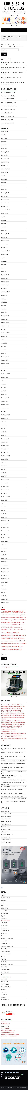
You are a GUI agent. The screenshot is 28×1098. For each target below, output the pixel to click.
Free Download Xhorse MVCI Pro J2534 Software (12, 704)
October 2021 (4, 329)
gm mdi (9, 619)
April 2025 (3, 186)
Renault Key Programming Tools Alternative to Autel (13, 706)
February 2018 (5, 479)
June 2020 (4, 384)
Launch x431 (20, 622)
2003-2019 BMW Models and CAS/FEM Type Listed (13, 724)
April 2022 (3, 309)
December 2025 (5, 158)
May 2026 (3, 141)
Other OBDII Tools (5, 119)
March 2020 (4, 394)
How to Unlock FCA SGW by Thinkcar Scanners (12, 736)
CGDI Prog (14, 617)
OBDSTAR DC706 (12, 632)
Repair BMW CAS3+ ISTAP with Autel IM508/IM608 (13, 722)
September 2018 (5, 455)
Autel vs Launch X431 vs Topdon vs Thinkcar (11, 708)
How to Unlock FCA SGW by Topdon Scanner (11, 728)
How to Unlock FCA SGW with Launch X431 (11, 710)
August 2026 (4, 131)
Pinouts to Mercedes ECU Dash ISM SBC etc (11, 726)
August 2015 (4, 582)
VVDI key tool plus (5, 951)
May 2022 (3, 305)
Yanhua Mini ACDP (16, 649)
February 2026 (5, 152)
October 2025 (4, 165)
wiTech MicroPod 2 (9, 643)
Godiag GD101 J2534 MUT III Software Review (12, 793)
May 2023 (3, 264)
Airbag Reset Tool (5, 112)
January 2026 (4, 155)
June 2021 (4, 343)
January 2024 (4, 237)
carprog (19, 615)
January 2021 (4, 360)
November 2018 (5, 449)
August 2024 (4, 213)
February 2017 (5, 520)
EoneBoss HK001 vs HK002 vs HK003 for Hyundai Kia (13, 780)
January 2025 (4, 196)
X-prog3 (3, 916)
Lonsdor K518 (9, 627)
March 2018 (4, 476)
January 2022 (4, 319)
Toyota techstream (5, 935)
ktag (14, 622)
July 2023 (3, 257)
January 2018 (4, 483)
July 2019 (3, 421)
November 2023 (5, 244)
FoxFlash (4, 620)
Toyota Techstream (10, 641)
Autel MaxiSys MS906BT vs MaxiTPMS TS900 (12, 796)
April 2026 (3, 145)
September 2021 (5, 332)
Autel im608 (17, 611)
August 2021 (4, 336)
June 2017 (4, 507)
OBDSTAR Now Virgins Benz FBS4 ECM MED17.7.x (13, 760)
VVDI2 (2, 974)
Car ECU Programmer (6, 102)
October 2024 (4, 206)
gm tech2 (13, 620)
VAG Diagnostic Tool (6, 842)
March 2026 (4, 148)
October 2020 (4, 370)
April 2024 (3, 227)
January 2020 (4, 401)
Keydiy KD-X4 (5, 622)
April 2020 (3, 391)
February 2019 (5, 438)
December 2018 (5, 445)
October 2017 (4, 493)
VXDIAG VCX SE (5, 984)
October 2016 (4, 534)
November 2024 (5, 203)
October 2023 (4, 247)
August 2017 (4, 500)
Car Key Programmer (6, 92)
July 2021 (3, 339)
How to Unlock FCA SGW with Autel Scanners (11, 735)
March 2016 (4, 558)
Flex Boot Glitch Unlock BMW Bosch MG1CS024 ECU (13, 798)
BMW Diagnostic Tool (6, 816)
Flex (25, 617)
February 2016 (5, 561)
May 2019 (3, 428)
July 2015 (3, 585)
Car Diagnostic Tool (6, 95)
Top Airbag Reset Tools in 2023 (8, 729)
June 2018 (4, 466)
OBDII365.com (4, 1022)
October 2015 (4, 575)
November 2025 (5, 162)
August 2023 (4, 254)
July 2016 (3, 544)
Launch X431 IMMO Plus (7, 938)
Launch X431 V (4, 989)
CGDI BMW (3, 617)
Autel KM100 (4, 979)
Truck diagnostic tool (6, 123)
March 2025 (4, 189)
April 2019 (3, 432)
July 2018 (3, 462)
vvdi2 (16, 641)
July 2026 (3, 134)
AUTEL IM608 (4, 925)
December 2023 (5, 240)
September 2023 (5, 251)
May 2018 (3, 469)
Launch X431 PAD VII (14, 624)
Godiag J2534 (4, 913)
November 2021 (5, 326)
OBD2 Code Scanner (6, 109)
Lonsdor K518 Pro (18, 627)
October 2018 (4, 452)
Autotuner (14, 615)
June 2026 (4, 138)
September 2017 (5, 496)
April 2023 (3, 268)
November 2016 (5, 530)
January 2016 (4, 565)
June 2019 (4, 425)
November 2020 (5, 367)
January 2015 (4, 599)
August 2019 (4, 418)
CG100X (23, 615)
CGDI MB (8, 617)
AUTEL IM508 (4, 933)
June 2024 (4, 220)
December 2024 (5, 199)
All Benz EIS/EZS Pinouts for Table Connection (12, 720)
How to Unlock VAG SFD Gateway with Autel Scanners (13, 733)
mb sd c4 (16, 629)
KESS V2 (23, 620)
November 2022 (5, 285)
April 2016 (3, 554)
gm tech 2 (18, 619)
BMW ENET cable (5, 999)
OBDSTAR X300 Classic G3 (11, 635)
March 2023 (4, 271)
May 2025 (3, 182)
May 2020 (3, 387)
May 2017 (3, 510)
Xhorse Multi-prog (18, 643)
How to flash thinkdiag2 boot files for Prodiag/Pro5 (12, 713)
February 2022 (5, 315)
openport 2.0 (4, 994)
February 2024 (5, 233)
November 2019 (5, 408)
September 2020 (5, 373)
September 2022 (5, 291)
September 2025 (5, 169)
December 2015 (5, 568)
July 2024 (3, 216)
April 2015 (3, 595)
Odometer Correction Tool (7, 106)
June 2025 (4, 179)
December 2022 (5, 281)
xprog (9, 646)
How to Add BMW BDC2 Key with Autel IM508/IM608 (13, 715)
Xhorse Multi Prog (5, 969)
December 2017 (5, 486)
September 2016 (5, 537)
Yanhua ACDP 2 (5, 649)
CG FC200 (20, 617)
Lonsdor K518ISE (7, 629)
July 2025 (3, 175)
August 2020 (4, 377)
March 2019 (4, 435)
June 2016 (4, 548)
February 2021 (5, 356)
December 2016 (5, 527)
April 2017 (3, 513)
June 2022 (4, 302)
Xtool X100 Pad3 (5, 972)
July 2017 (3, 503)
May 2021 (3, 346)
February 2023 (5, 274)
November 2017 (5, 490)
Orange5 (3, 997)
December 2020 (5, 363)
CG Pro (3, 956)
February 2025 (5, 192)
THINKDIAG (4, 918)
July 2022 (3, 298)
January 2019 (4, 442)
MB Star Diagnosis (7, 98)
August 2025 (4, 172)
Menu (14, 29)
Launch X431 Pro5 (5, 948)
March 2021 (4, 353)
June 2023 (4, 261)
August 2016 (4, 541)
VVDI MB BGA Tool (5, 986)
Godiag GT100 (4, 981)
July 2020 (3, 380)
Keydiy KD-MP (4, 908)
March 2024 (4, 230)
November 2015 (5, 571)
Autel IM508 (6, 612)
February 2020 (5, 397)
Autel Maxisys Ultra (5, 977)
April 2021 (3, 350)
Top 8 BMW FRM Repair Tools (8, 731)
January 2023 (4, 278)
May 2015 (3, 592)
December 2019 (5, 404)
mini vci (4, 632)
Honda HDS (4, 967)
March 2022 (4, 312)
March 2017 (4, 517)
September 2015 (5, 578)
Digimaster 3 (4, 992)
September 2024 (5, 210)
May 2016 (3, 551)
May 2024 (3, 223)
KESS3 (3, 920)
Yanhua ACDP (17, 646)
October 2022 (4, 288)
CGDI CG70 (4, 923)
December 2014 (5, 602)
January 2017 (4, 524)
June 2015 (4, 589)
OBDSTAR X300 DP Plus (14, 638)
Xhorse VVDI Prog (5, 910)
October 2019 (4, 411)
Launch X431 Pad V (5, 624)
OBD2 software (4, 832)
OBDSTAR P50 (4, 928)
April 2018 (3, 472)
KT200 (11, 622)
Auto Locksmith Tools (6, 116)
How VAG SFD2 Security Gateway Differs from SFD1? (13, 786)
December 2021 (5, 322)
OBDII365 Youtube (5, 1023)
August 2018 (4, 459)
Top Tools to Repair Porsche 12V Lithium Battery (12, 712)
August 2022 (4, 295)
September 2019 (5, 414)
